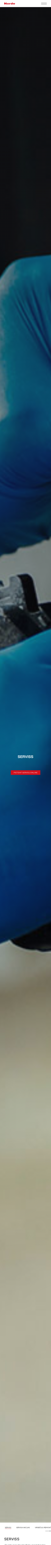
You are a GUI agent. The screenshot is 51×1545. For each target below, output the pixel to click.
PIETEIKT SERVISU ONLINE (25, 773)
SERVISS (8, 1527)
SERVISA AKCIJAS (23, 1527)
